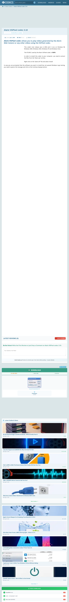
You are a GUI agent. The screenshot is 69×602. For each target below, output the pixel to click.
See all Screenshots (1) (34, 389)
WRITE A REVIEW (61, 338)
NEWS (64, 3)
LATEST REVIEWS (9, 338)
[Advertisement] (34, 17)
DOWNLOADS (42, 3)
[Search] (34, 2)
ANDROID (51, 3)
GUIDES (58, 3)
